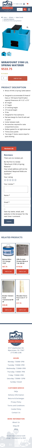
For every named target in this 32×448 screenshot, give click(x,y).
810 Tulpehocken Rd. (16, 348)
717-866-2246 (17, 4)
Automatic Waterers (9, 19)
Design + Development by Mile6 (16, 438)
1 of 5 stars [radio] (5, 180)
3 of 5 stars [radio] (10, 180)
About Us (16, 422)
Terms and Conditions (16, 405)
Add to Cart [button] (8, 271)
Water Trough (19, 17)
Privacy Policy (16, 402)
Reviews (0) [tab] (8, 149)
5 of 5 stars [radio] (15, 180)
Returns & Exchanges (16, 398)
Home (5, 17)
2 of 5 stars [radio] (8, 180)
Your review (9, 184)
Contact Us (16, 412)
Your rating (8, 177)
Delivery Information (16, 395)
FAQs (16, 391)
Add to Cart (18, 78)
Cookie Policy (16, 409)
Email (7, 202)
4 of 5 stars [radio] (13, 180)
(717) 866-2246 (16, 352)
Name (7, 195)
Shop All (16, 426)
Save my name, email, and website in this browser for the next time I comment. (16, 213)
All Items (11, 17)
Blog (16, 429)
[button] (29, 9)
